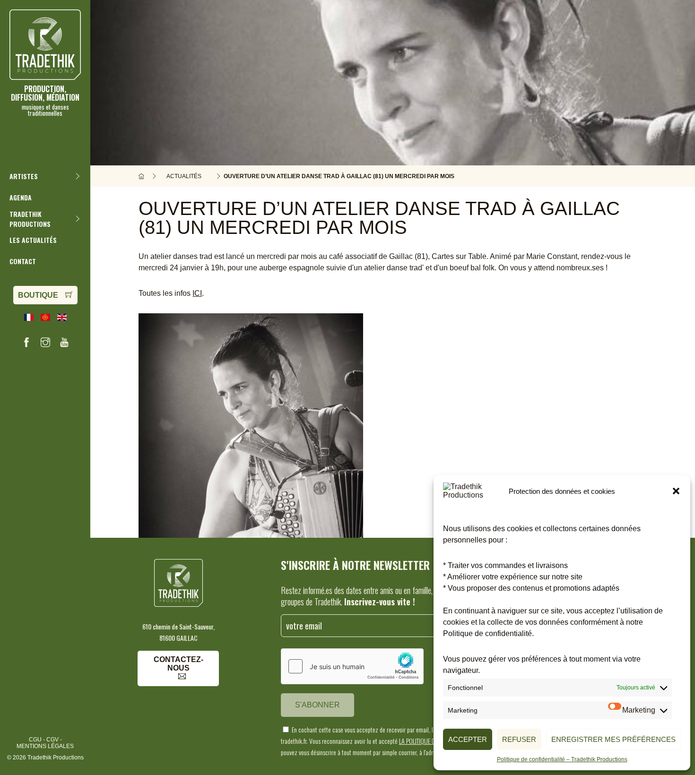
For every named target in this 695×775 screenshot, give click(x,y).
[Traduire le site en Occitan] (45, 317)
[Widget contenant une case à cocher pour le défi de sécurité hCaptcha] (352, 666)
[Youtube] (64, 342)
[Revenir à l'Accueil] (141, 176)
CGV (52, 739)
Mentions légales (45, 746)
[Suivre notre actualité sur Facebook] (26, 342)
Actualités (183, 176)
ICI (197, 293)
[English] (62, 317)
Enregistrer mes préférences (613, 739)
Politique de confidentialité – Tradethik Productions (562, 759)
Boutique (38, 295)
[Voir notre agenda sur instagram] (45, 342)
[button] (676, 491)
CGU (35, 739)
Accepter (467, 739)
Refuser (519, 739)
